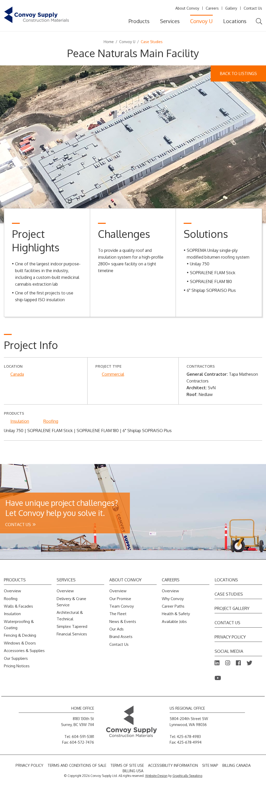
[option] (133, 144)
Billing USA (133, 771)
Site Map (210, 765)
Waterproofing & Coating (19, 624)
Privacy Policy (230, 637)
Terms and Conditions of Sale (77, 765)
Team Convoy (121, 606)
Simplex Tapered (72, 626)
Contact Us (253, 8)
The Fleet (118, 613)
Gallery (231, 8)
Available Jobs (174, 621)
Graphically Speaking (187, 776)
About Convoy (187, 8)
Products (139, 21)
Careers (212, 8)
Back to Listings (238, 73)
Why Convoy (173, 598)
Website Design (156, 776)
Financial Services (72, 634)
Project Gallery (232, 608)
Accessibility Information (173, 765)
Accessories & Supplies (24, 650)
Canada (17, 374)
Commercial (113, 374)
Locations (235, 21)
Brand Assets (120, 636)
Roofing (50, 421)
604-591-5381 (83, 736)
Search (259, 21)
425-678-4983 (189, 736)
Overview (12, 590)
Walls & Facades (18, 606)
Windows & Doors (20, 643)
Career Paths (173, 606)
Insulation (19, 421)
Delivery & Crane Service (71, 601)
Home (109, 41)
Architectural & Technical (70, 615)
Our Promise (120, 598)
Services (170, 21)
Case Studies (229, 594)
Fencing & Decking (20, 635)
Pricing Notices (17, 665)
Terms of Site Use (127, 765)
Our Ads (116, 629)
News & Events (122, 621)
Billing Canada (236, 765)
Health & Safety (176, 613)
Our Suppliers (16, 658)
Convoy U (201, 21)
